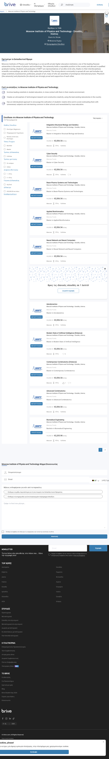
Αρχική (2, 11)
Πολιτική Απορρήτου (79, 555)
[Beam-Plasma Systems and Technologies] (37, 197)
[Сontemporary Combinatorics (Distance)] (37, 377)
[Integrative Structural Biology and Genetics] (37, 140)
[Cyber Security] (37, 168)
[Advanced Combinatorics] (37, 406)
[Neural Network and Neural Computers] (37, 255)
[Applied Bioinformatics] (37, 226)
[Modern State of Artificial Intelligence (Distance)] (37, 348)
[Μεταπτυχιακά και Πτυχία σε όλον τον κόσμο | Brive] (10, 5)
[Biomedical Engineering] (37, 435)
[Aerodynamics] (37, 319)
